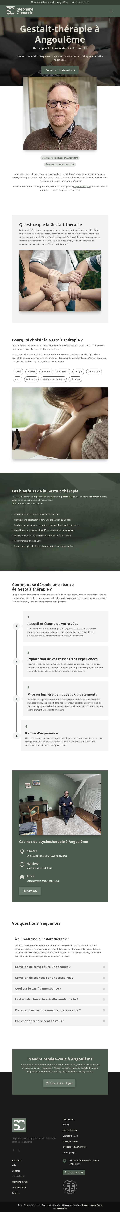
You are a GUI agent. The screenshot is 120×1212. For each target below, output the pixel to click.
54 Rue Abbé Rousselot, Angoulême (51, 2)
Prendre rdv (30, 891)
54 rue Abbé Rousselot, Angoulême (61, 157)
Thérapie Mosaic (70, 1141)
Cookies (16, 1192)
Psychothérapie (70, 1130)
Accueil (66, 1124)
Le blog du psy (70, 1152)
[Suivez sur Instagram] (18, 1150)
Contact (16, 1170)
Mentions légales (20, 1181)
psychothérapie (81, 186)
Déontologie (18, 1176)
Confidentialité (19, 1187)
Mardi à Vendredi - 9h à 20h (61, 164)
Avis (14, 1165)
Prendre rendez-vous (60, 70)
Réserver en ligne (61, 1083)
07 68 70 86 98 (82, 2)
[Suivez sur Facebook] (14, 1150)
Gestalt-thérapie (70, 1135)
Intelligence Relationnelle (74, 1146)
